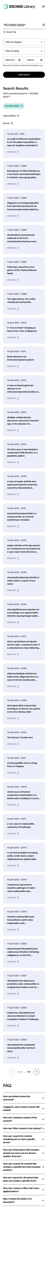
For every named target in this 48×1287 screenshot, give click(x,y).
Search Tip (11, 32)
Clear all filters (9, 116)
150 (28, 1072)
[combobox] (24, 42)
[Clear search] (43, 25)
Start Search (24, 74)
